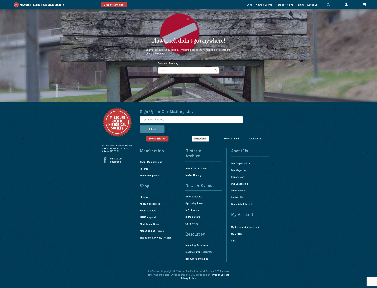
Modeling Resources (196, 245)
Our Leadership (239, 184)
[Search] (215, 70)
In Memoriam (192, 217)
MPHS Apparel (148, 217)
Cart (233, 240)
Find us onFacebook (116, 160)
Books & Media (148, 210)
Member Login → (234, 138)
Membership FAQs (150, 175)
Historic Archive (284, 4)
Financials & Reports (242, 204)
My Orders (237, 234)
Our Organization (240, 163)
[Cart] (364, 4)
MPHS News (192, 210)
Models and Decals (150, 224)
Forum (300, 4)
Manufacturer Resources (198, 252)
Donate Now (238, 177)
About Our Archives (196, 168)
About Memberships (151, 162)
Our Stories (191, 223)
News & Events (264, 4)
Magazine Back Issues (152, 231)
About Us (312, 4)
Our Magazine (238, 170)
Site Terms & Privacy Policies (155, 237)
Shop (249, 4)
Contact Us (237, 197)
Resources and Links (196, 258)
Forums (144, 169)
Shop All (144, 197)
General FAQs (238, 190)
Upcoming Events (195, 203)
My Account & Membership (245, 227)
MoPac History (193, 175)
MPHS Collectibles (150, 204)
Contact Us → (257, 138)
